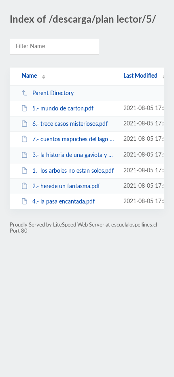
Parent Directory (53, 93)
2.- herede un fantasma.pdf (66, 186)
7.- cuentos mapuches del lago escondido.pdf (74, 139)
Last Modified (140, 76)
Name (29, 76)
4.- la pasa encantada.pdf (63, 202)
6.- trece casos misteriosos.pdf (70, 124)
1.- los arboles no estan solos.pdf (73, 171)
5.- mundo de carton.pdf (62, 109)
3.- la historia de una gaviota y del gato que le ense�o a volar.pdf (74, 155)
